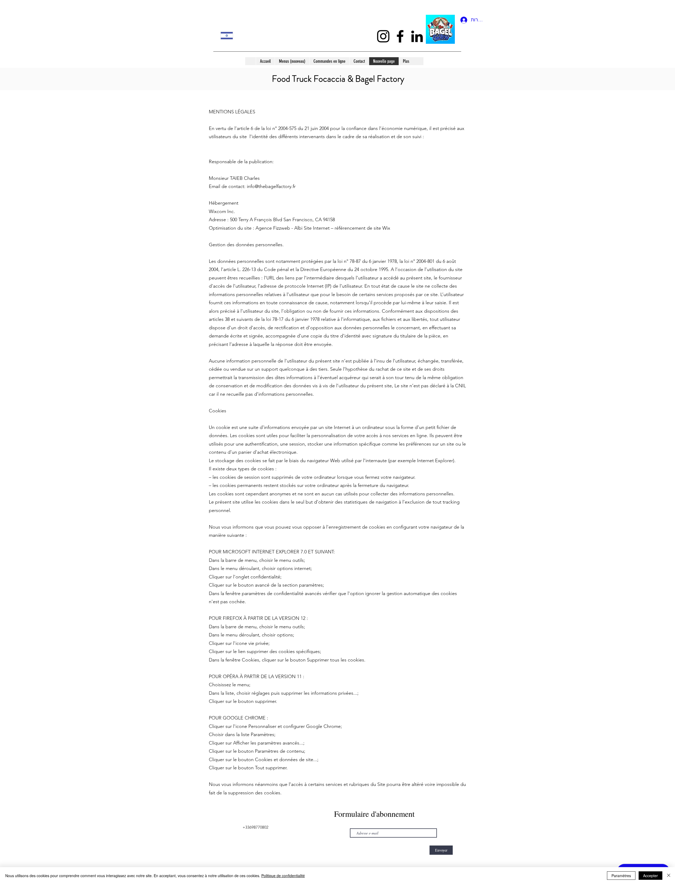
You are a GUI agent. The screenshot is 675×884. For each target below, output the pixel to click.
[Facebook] (400, 36)
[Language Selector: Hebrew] (230, 35)
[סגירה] (669, 875)
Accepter (650, 875)
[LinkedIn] (417, 36)
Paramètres (621, 875)
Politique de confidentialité (283, 875)
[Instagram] (383, 36)
